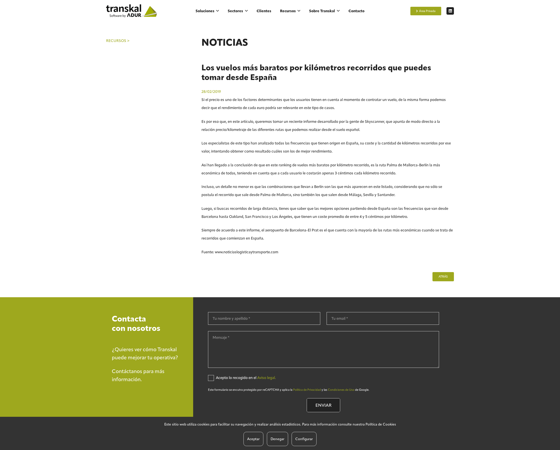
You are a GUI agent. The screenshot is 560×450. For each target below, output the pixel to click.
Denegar (277, 439)
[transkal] (132, 10)
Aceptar (253, 439)
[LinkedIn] (450, 11)
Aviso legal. (266, 377)
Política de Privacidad (307, 389)
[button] (217, 11)
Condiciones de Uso (341, 389)
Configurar (304, 439)
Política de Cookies (381, 424)
